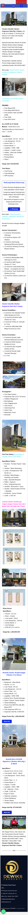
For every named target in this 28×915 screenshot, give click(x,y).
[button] (3, 911)
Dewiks (13, 908)
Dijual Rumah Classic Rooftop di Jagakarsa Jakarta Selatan (13, 72)
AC (6, 131)
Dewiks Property (5, 908)
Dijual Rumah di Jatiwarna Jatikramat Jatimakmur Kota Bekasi (13, 216)
